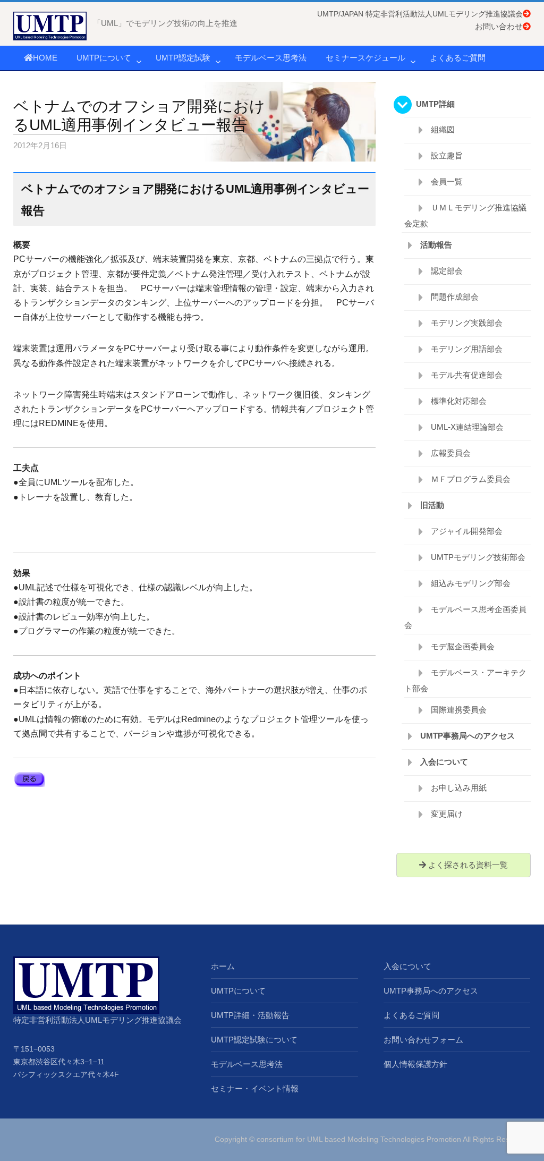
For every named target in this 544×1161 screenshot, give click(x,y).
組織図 (443, 129)
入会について (444, 761)
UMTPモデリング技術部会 (478, 557)
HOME (45, 57)
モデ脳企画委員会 (463, 646)
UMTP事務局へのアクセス (467, 735)
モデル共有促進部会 (467, 374)
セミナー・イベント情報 (255, 1088)
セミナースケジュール (365, 57)
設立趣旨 (447, 155)
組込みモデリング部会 (471, 583)
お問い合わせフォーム (423, 1039)
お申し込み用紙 (459, 787)
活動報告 (436, 244)
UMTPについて (103, 57)
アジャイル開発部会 (467, 531)
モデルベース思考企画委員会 (465, 617)
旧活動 (432, 505)
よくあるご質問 (458, 57)
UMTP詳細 (435, 103)
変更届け (447, 813)
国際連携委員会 (459, 709)
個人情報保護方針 (415, 1064)
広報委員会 (451, 452)
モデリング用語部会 (467, 348)
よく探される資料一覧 (467, 864)
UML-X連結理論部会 (467, 426)
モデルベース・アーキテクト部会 (465, 680)
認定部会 (447, 270)
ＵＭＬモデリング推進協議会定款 (465, 215)
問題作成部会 (455, 296)
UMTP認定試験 (183, 57)
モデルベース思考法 (271, 57)
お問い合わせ (499, 26)
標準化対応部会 (459, 400)
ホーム (223, 966)
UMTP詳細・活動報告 (250, 1015)
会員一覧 (447, 181)
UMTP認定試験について (254, 1039)
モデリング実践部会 (467, 322)
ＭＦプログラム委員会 (471, 479)
